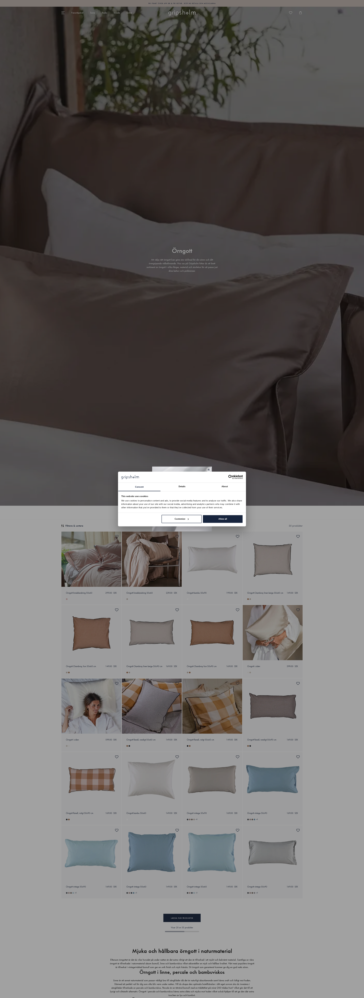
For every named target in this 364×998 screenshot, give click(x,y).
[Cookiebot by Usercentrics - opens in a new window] (230, 477)
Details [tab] (182, 486)
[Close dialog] (208, 469)
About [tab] (225, 486)
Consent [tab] (139, 487)
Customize (180, 519)
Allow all (222, 519)
